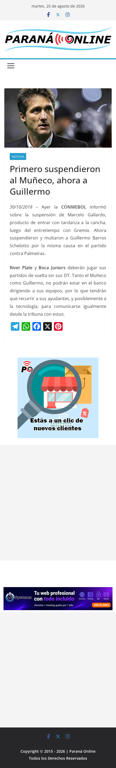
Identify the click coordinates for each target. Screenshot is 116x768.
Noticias (18, 156)
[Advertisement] (58, 502)
